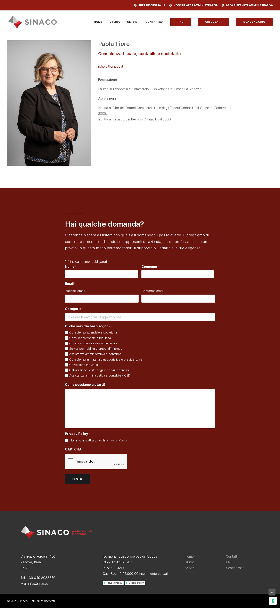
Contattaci (154, 21)
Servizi (133, 21)
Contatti (232, 556)
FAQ (229, 562)
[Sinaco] (32, 21)
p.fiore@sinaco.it (110, 66)
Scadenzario (235, 568)
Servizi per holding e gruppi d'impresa (95, 349)
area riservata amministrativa (249, 5)
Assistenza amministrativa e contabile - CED (99, 375)
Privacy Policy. (117, 440)
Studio (115, 21)
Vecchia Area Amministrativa (196, 5)
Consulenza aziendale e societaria (93, 332)
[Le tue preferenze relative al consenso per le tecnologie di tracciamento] (273, 601)
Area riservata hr (151, 5)
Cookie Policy (136, 582)
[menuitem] (150, 5)
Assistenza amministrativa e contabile (95, 354)
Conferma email (152, 291)
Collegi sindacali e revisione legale (93, 343)
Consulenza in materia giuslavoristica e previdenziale (105, 359)
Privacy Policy (114, 582)
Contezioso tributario (83, 365)
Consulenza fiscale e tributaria (90, 338)
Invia (77, 479)
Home (98, 21)
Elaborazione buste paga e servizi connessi (99, 370)
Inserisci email (75, 291)
